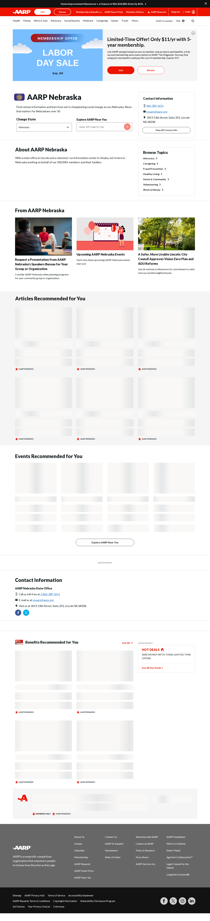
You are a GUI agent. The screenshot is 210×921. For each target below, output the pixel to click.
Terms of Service (56, 895)
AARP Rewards (158, 12)
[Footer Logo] (34, 847)
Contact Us (111, 836)
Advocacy (149, 158)
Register (175, 11)
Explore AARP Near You (92, 119)
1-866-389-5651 (50, 594)
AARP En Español (114, 843)
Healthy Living (151, 173)
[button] (192, 20)
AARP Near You (82, 877)
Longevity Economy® (177, 874)
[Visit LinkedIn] (191, 901)
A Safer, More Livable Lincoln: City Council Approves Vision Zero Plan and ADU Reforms (166, 258)
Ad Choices (19, 906)
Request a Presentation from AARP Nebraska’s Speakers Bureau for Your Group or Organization (41, 264)
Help (178, 20)
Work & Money (151, 189)
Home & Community (154, 179)
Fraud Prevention (153, 168)
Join (121, 70)
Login (187, 11)
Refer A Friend (112, 857)
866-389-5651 (155, 106)
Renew (151, 70)
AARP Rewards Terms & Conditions (31, 900)
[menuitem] (16, 22)
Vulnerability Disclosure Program (97, 900)
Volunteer (79, 850)
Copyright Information (65, 900)
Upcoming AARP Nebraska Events (101, 254)
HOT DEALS (151, 649)
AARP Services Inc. (146, 863)
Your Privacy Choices (39, 906)
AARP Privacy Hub (34, 895)
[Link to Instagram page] (182, 901)
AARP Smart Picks (114, 12)
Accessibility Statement (80, 895)
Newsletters (111, 850)
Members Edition (135, 12)
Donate (78, 843)
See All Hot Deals (151, 667)
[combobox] (104, 126)
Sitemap (17, 895)
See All (126, 642)
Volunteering (150, 184)
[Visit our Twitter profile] (26, 613)
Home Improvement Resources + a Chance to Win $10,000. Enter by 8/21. (102, 3)
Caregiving (149, 163)
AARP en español (164, 21)
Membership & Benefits (88, 12)
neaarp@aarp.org (156, 111)
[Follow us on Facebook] (18, 613)
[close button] (193, 33)
